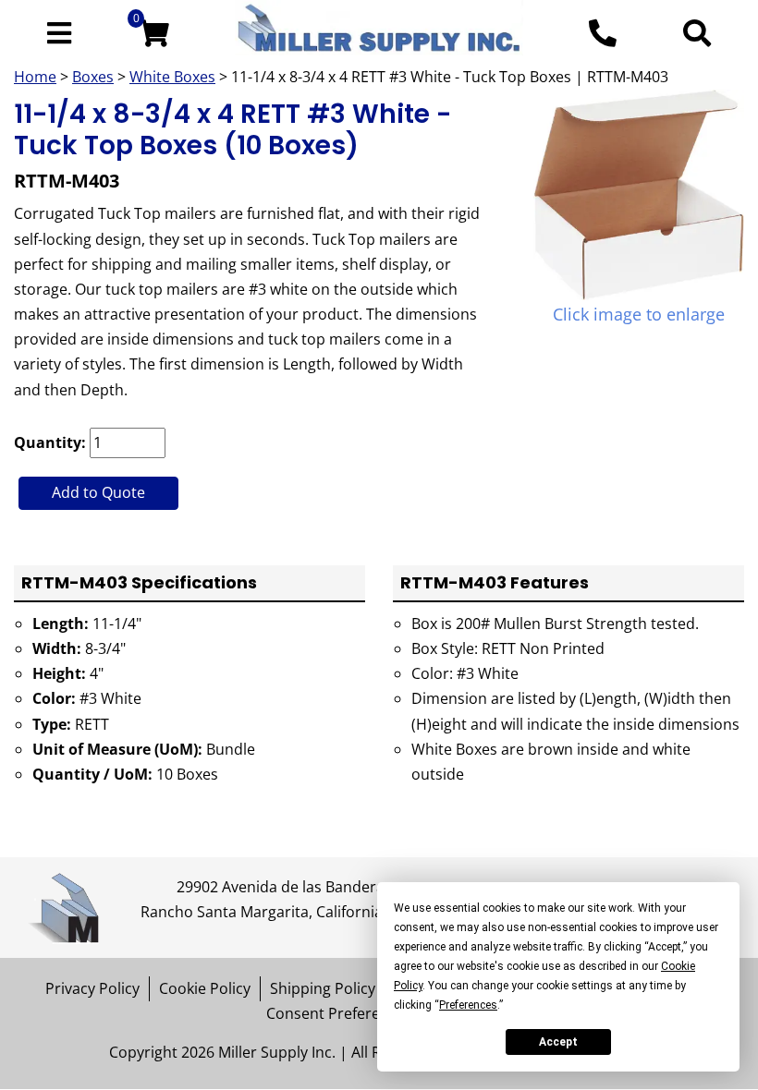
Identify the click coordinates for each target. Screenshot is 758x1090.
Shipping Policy (322, 988)
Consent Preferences (339, 1013)
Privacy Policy (92, 988)
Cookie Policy (205, 988)
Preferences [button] (468, 1005)
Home (35, 77)
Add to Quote (98, 492)
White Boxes (172, 77)
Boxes (93, 77)
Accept (558, 1042)
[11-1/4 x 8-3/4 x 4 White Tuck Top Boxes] (638, 195)
